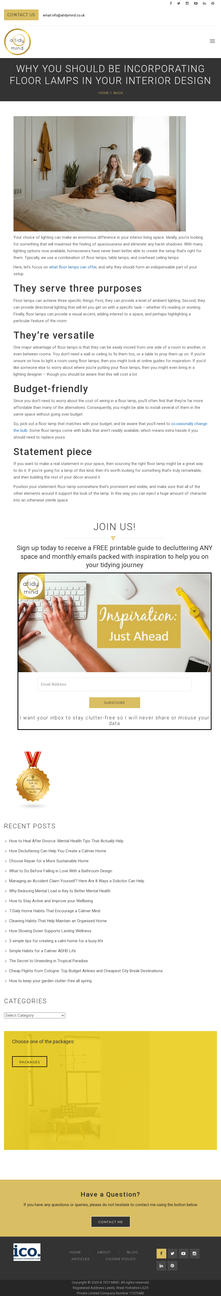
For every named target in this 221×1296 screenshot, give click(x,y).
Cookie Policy (121, 1259)
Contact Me (110, 1222)
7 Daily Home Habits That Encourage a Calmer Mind (54, 910)
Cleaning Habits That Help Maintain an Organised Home (58, 920)
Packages (29, 1062)
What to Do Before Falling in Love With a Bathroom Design (60, 871)
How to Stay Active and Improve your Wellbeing (51, 900)
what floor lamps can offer (72, 267)
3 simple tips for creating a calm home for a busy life (56, 940)
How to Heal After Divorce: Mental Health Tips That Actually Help (66, 841)
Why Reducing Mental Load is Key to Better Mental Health (59, 890)
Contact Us (21, 14)
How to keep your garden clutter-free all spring (50, 980)
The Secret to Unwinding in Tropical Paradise (48, 960)
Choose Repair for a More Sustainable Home (49, 861)
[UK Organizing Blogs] (33, 780)
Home (103, 93)
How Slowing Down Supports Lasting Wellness (50, 930)
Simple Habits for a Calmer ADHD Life (42, 950)
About (104, 1252)
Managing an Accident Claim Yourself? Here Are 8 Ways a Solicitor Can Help (76, 880)
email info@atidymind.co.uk (64, 15)
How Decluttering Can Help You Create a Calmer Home (57, 851)
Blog (132, 1252)
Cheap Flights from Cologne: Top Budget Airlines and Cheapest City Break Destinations (86, 970)
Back (118, 93)
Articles (80, 1259)
